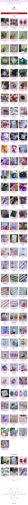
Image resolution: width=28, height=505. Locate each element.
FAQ (14, 497)
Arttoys (15, 494)
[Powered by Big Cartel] (14, 503)
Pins (9, 494)
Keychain (12, 494)
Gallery (17, 497)
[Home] (14, 8)
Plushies (25, 494)
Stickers (3, 494)
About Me (11, 497)
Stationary (6, 494)
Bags (19, 494)
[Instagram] (13, 500)
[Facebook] (15, 500)
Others (22, 494)
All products (14, 480)
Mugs (17, 494)
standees (14, 495)
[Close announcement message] (26, 1)
